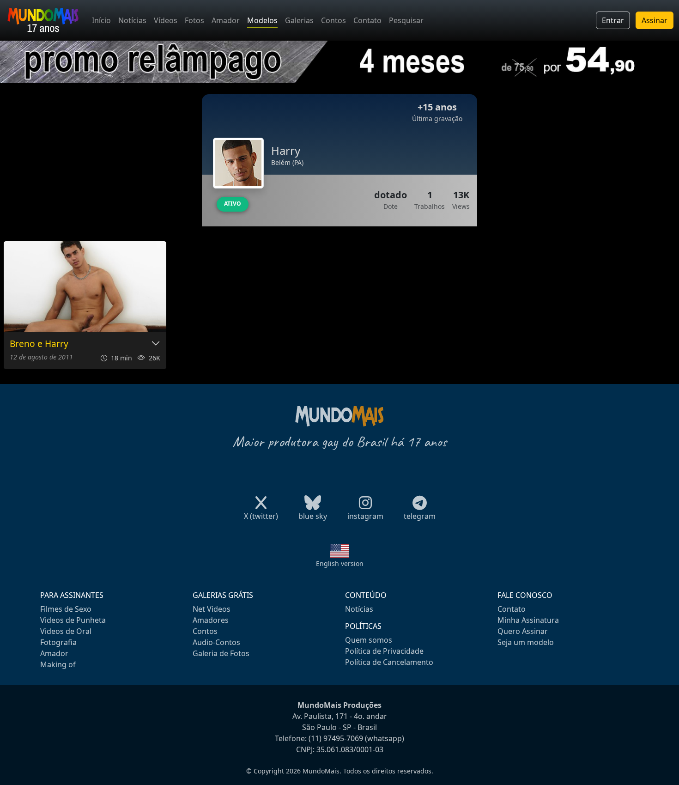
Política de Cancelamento (389, 662)
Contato (367, 20)
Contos (333, 20)
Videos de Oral (65, 631)
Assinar (654, 20)
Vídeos (165, 20)
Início (101, 20)
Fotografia (58, 642)
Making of (58, 664)
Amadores (211, 620)
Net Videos (211, 609)
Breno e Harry (39, 344)
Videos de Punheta (73, 620)
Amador (226, 20)
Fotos (194, 20)
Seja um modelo (525, 642)
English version (340, 563)
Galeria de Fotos (221, 653)
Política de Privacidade (384, 651)
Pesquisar (406, 20)
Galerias (299, 20)
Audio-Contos (216, 642)
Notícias (132, 20)
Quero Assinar (522, 631)
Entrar (613, 20)
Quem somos (368, 640)
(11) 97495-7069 (336, 738)
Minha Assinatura (528, 620)
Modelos (262, 20)
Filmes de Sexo (65, 609)
